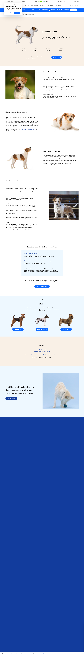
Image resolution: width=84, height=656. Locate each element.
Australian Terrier (66, 329)
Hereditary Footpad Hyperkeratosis (30, 253)
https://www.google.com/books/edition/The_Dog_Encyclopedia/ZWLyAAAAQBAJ (42, 354)
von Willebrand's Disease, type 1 (30, 267)
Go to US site (17, 12)
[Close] (82, 654)
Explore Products (56, 57)
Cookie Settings (64, 653)
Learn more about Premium (42, 286)
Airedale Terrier (18, 329)
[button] (77, 323)
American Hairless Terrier (42, 329)
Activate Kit (76, 1)
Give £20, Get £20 (61, 1)
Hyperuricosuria (27, 260)
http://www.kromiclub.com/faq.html (42, 351)
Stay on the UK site (9, 12)
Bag (78, 5)
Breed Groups (23, 14)
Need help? (24, 1)
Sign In (71, 5)
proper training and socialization (27, 129)
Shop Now (74, 9)
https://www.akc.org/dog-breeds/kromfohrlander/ (42, 349)
